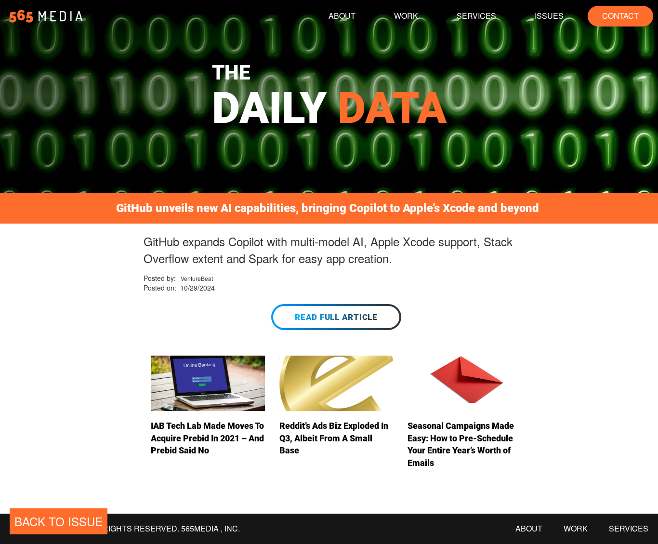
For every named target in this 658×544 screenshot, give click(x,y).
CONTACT (620, 15)
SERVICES (476, 15)
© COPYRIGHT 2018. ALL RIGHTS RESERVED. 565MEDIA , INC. (125, 528)
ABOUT (342, 15)
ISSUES (549, 15)
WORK (406, 15)
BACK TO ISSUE (58, 521)
